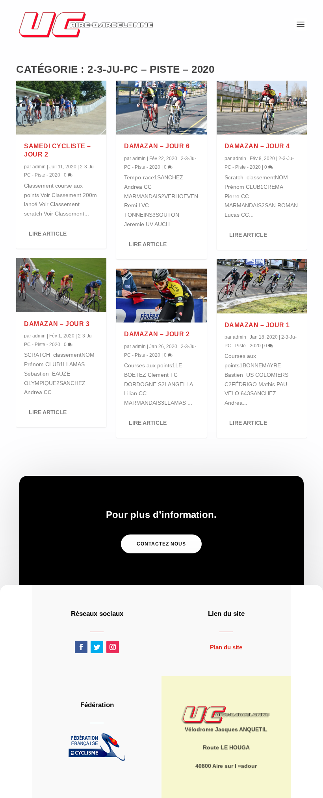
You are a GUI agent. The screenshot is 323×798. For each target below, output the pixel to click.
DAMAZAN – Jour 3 (56, 324)
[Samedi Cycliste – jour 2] (61, 108)
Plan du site (226, 647)
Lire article (48, 233)
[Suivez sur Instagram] (112, 647)
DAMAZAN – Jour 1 (257, 325)
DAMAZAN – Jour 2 (156, 334)
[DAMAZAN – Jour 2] (161, 296)
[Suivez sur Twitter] (97, 647)
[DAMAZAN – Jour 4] (262, 108)
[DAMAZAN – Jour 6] (161, 108)
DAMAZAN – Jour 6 (156, 146)
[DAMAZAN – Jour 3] (61, 285)
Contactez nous (161, 544)
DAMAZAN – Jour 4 (257, 146)
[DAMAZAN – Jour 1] (262, 286)
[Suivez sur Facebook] (81, 647)
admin (39, 167)
